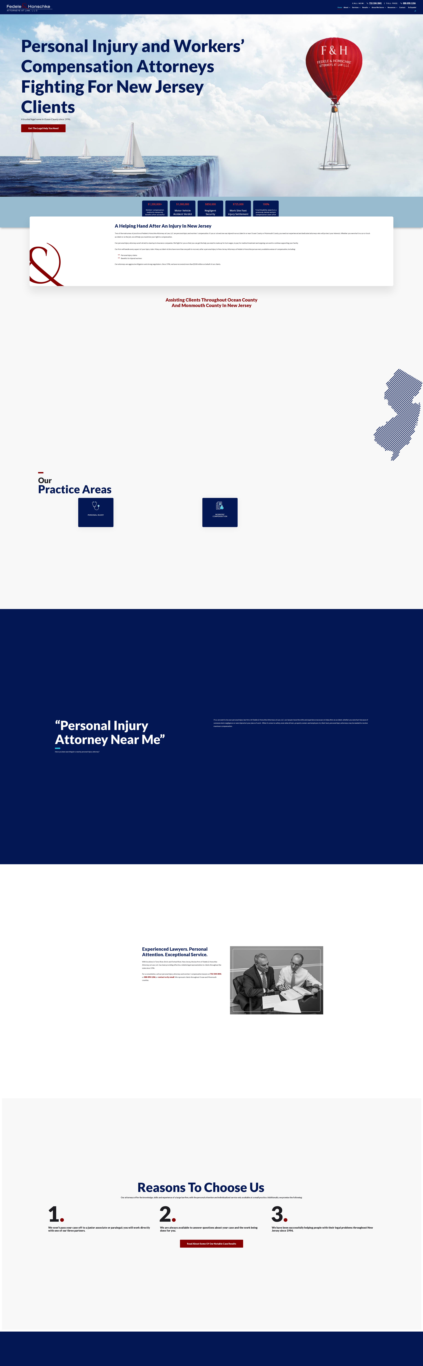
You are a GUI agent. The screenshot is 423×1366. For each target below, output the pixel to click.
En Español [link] (412, 7)
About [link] (346, 7)
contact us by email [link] (166, 977)
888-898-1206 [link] (409, 3)
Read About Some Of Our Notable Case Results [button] (211, 1243)
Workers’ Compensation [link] (220, 515)
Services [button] (355, 7)
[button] (410, 1360)
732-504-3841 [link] (375, 3)
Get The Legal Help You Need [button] (43, 128)
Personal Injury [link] (96, 515)
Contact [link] (402, 7)
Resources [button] (391, 7)
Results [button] (365, 7)
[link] (29, 7)
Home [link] (340, 7)
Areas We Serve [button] (378, 7)
